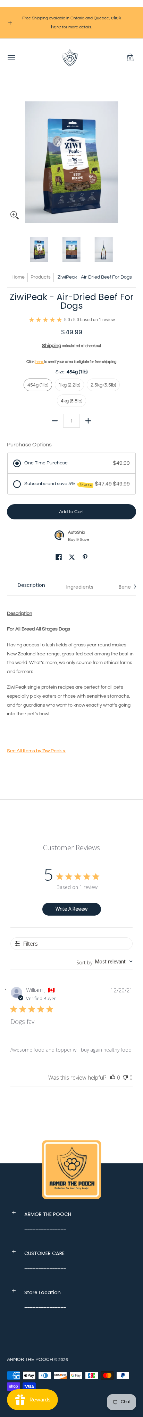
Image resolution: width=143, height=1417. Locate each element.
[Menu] (11, 57)
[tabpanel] (71, 683)
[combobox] (104, 961)
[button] (130, 57)
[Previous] (11, 158)
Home (18, 277)
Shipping (51, 345)
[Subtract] (55, 420)
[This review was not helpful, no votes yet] (125, 1077)
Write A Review (71, 909)
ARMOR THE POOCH (30, 1359)
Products (41, 277)
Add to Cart (71, 511)
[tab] (31, 587)
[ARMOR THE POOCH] (69, 58)
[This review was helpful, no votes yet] (112, 1077)
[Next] (131, 158)
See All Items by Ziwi (36, 750)
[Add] (88, 420)
